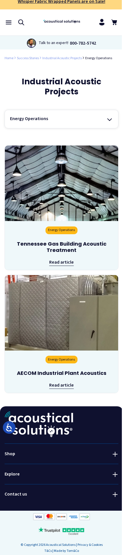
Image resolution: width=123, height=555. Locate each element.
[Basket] (114, 22)
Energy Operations (98, 58)
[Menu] (9, 22)
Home (9, 58)
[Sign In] (102, 22)
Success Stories (28, 58)
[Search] (21, 22)
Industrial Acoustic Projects (62, 58)
